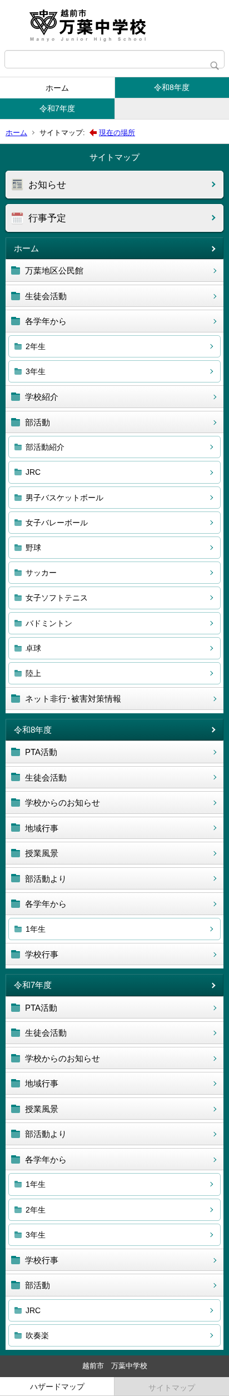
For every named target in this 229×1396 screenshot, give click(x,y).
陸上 (33, 673)
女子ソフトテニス (57, 597)
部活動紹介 (45, 447)
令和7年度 (57, 108)
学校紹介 (41, 396)
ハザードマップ (57, 1386)
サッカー (41, 572)
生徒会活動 (46, 296)
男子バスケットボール (64, 497)
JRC (33, 472)
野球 (33, 547)
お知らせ (47, 185)
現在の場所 (117, 132)
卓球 (33, 648)
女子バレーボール (57, 522)
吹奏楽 (37, 1335)
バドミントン (49, 623)
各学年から (46, 321)
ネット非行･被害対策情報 (73, 698)
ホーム (57, 87)
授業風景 (41, 853)
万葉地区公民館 (54, 270)
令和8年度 (172, 87)
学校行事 (41, 954)
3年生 (36, 371)
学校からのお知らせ (62, 802)
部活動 (37, 422)
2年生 (36, 346)
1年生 (36, 929)
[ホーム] (114, 25)
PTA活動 (41, 752)
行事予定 (47, 218)
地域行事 (41, 828)
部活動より (46, 878)
